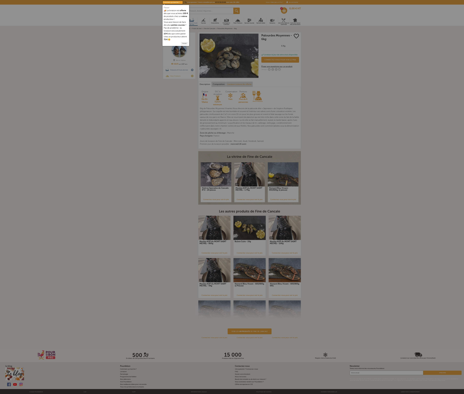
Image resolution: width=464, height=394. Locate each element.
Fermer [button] (184, 43)
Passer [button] (166, 8)
